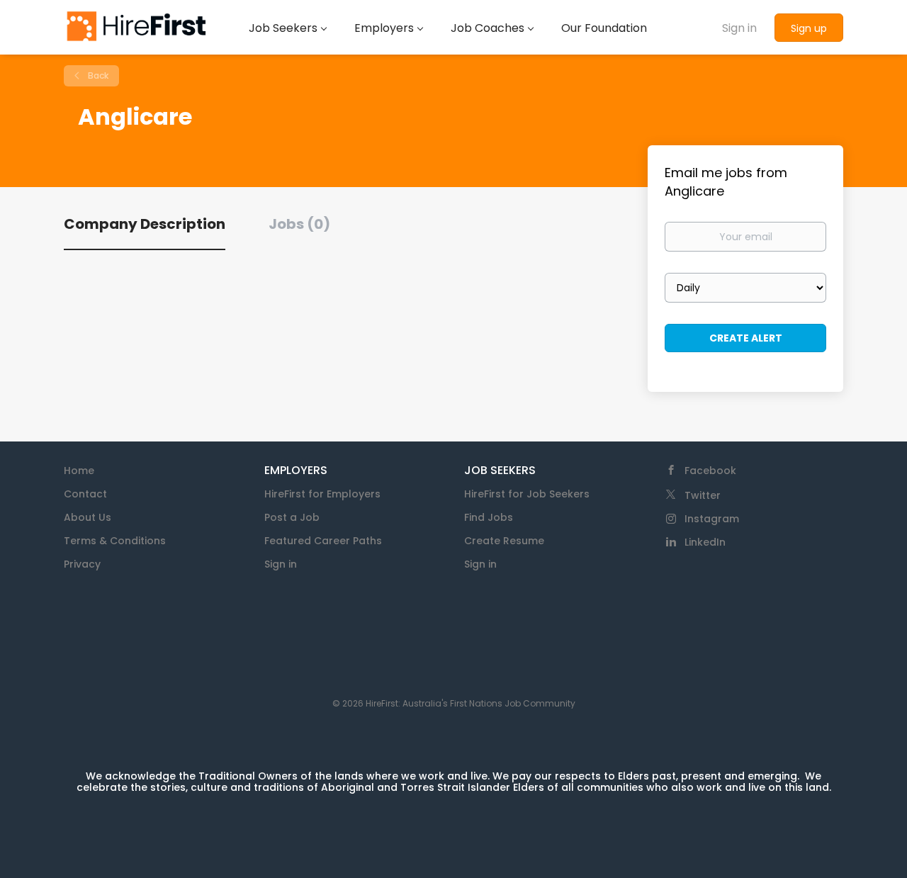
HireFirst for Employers (322, 494)
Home (79, 470)
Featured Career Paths (323, 541)
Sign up (809, 28)
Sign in (739, 28)
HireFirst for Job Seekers (527, 494)
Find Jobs (488, 517)
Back (97, 75)
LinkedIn (705, 542)
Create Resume (504, 541)
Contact (85, 494)
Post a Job (292, 517)
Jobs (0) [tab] (299, 224)
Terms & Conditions (115, 541)
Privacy (82, 564)
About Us (87, 517)
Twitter (703, 495)
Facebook (710, 470)
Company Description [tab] (144, 224)
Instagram (712, 519)
